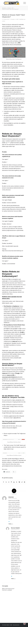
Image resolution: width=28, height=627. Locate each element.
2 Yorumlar (12, 19)
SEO (17, 19)
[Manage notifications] (24, 624)
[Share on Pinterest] (11, 482)
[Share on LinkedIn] (14, 482)
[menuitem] (24, 3)
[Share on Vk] (19, 482)
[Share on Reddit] (22, 482)
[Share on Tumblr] (16, 482)
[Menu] (24, 3)
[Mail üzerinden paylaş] (24, 482)
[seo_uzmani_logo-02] (11, 3)
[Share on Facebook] (3, 482)
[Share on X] (6, 482)
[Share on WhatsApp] (9, 482)
